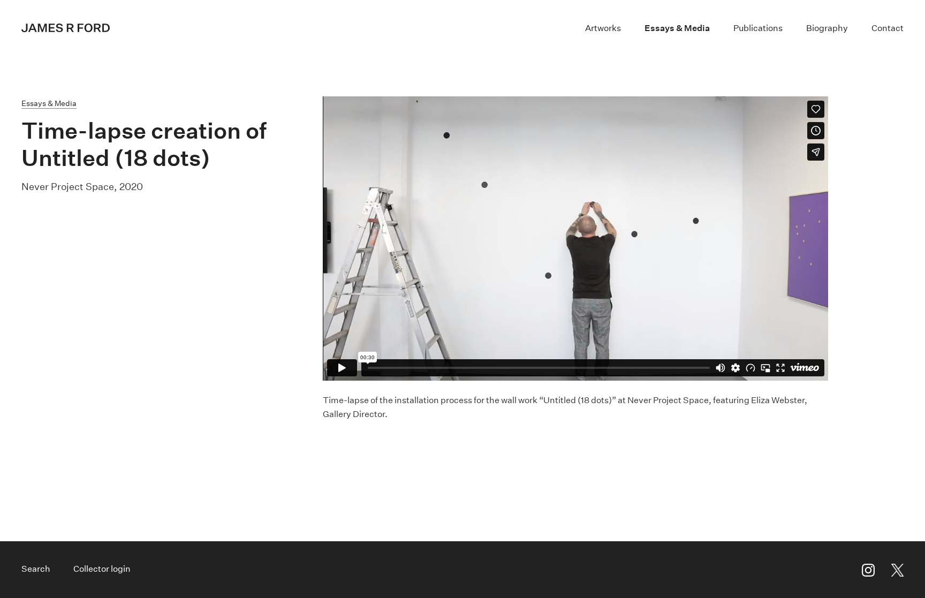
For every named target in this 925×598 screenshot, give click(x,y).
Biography (827, 28)
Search (35, 569)
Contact (887, 28)
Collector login (102, 569)
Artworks (603, 28)
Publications (758, 28)
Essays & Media (677, 28)
